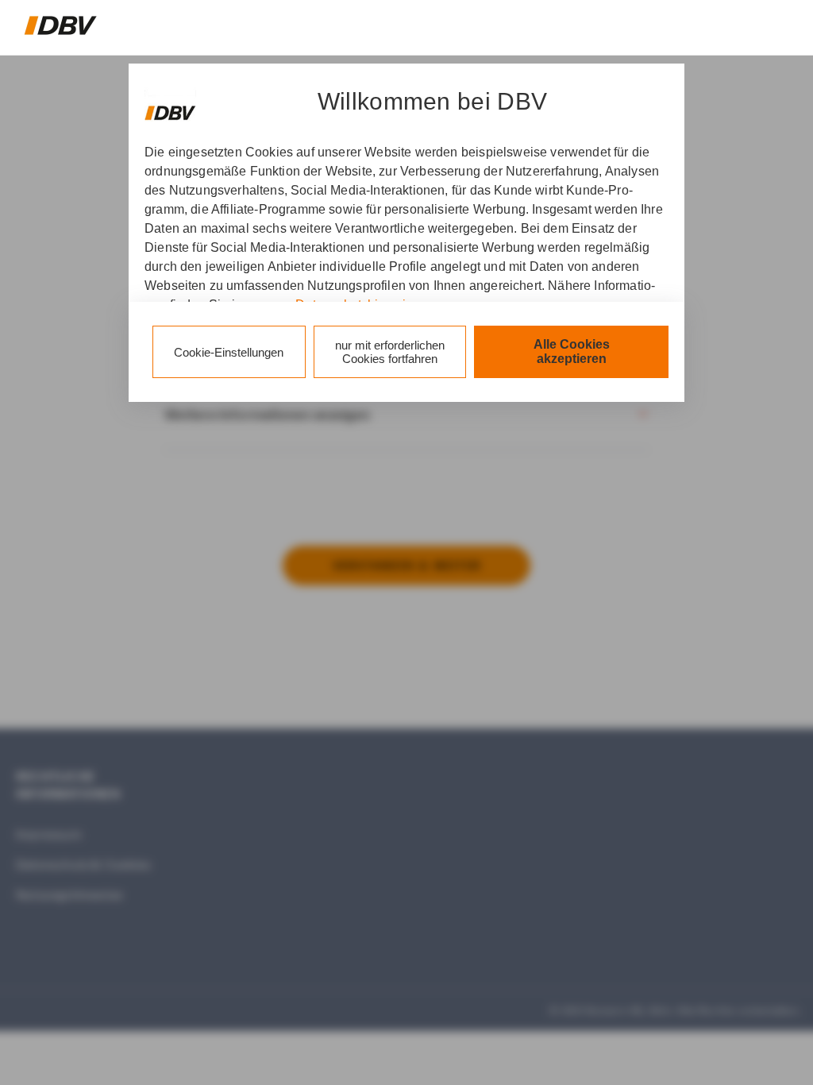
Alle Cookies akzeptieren (572, 351)
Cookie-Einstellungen (228, 352)
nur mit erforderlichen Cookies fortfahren (390, 351)
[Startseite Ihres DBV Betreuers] (61, 25)
